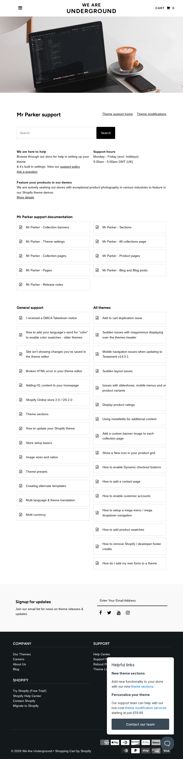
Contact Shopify (24, 701)
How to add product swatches (123, 529)
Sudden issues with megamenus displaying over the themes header (132, 334)
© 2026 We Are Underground (31, 751)
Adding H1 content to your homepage (52, 385)
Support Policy (103, 659)
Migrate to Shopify (26, 705)
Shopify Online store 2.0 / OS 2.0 (49, 400)
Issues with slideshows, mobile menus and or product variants (134, 388)
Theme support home (117, 114)
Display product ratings (118, 404)
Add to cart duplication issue (122, 318)
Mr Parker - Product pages (121, 256)
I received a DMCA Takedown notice (51, 318)
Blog (16, 669)
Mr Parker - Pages (39, 270)
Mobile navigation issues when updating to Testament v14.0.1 (132, 354)
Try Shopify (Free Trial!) (29, 691)
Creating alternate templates (46, 486)
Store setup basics (39, 443)
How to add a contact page (121, 481)
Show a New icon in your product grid (128, 453)
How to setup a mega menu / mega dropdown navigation (127, 512)
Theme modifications (151, 114)
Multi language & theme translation (50, 500)
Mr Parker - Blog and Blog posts (125, 270)
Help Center (101, 654)
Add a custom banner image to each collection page (128, 436)
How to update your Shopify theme (50, 428)
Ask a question (27, 171)
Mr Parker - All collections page (124, 241)
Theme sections (37, 414)
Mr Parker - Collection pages (46, 256)
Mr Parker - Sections (116, 227)
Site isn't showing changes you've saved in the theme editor (56, 354)
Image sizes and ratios (42, 457)
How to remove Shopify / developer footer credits (131, 546)
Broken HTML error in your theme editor (54, 371)
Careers (18, 659)
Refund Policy (103, 664)
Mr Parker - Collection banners (47, 227)
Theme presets (36, 471)
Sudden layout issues (117, 371)
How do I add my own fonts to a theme (129, 563)
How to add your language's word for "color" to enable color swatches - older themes (57, 334)
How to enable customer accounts (126, 496)
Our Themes (22, 654)
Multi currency (36, 514)
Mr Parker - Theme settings (45, 241)
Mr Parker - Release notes (44, 284)
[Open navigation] (20, 8)
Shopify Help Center (27, 696)
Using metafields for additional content (129, 419)
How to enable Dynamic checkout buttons (131, 467)
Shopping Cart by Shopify (73, 751)
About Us (19, 664)
